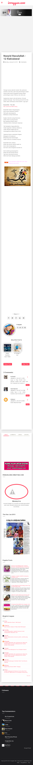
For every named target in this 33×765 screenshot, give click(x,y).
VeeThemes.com (28, 760)
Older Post (26, 364)
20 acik (6, 635)
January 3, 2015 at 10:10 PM (18, 390)
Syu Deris (7, 745)
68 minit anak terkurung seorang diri (21, 594)
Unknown (13, 399)
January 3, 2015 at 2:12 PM (17, 378)
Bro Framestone (9, 716)
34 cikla (6, 630)
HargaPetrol (24, 762)
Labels (20, 434)
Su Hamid (13, 376)
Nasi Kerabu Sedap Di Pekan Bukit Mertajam (15, 626)
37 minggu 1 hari (17, 354)
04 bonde (6, 641)
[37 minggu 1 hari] (17, 348)
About (6, 434)
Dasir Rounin (8, 728)
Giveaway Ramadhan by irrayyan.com (21, 604)
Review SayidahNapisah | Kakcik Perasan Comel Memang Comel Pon (20, 566)
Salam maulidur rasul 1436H (7, 355)
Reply (27, 384)
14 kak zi (6, 625)
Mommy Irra (16, 501)
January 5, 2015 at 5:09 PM (17, 400)
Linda (6, 724)
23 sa (5, 621)
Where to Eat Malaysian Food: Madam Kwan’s (15, 649)
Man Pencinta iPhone (11, 737)
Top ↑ (29, 762)
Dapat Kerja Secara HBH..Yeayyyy (12, 666)
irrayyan (19, 324)
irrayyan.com (16, 2)
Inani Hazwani (14, 388)
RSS (18, 762)
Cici (6, 732)
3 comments (23, 62)
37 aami (6, 648)
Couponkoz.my (9, 741)
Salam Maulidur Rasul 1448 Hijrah (12, 622)
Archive (26, 434)
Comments (13, 434)
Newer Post (7, 364)
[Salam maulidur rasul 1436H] (7, 348)
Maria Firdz (8, 720)
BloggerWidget (27, 748)
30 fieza (6, 665)
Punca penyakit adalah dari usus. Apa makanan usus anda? (17, 162)
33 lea (6, 669)
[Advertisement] (16, 34)
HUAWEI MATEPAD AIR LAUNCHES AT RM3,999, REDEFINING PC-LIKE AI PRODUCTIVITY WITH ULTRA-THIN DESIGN (15, 644)
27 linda (6, 652)
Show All (28, 675)
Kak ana (6, 659)
